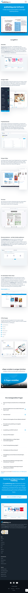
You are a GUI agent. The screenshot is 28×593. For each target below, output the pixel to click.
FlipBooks (2, 561)
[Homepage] (6, 2)
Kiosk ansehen (4, 289)
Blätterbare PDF (3, 574)
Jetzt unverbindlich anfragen (14, 497)
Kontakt (2, 551)
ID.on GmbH (15, 586)
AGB (8, 588)
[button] (26, 590)
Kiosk (2, 540)
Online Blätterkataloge (4, 570)
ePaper (2, 558)
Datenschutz (18, 588)
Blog (1, 547)
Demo (2, 545)
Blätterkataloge (3, 560)
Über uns (2, 549)
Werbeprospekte (3, 563)
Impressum (12, 588)
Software (2, 538)
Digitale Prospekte (4, 576)
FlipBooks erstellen (4, 572)
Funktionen (2, 542)
